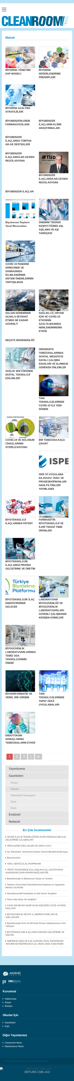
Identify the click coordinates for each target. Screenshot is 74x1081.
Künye (8, 1002)
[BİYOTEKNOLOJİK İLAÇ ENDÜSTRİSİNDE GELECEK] (20, 587)
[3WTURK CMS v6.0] (37, 1068)
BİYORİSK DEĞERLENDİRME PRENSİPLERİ (50, 74)
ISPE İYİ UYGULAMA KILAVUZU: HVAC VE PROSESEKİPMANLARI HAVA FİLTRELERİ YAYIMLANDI (52, 481)
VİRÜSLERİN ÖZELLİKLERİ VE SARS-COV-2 (29, 846)
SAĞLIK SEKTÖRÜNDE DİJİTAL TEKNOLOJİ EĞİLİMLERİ (19, 375)
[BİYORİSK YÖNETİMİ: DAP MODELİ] (20, 57)
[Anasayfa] (37, 21)
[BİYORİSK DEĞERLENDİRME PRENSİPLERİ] (54, 57)
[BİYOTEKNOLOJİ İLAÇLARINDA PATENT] (20, 507)
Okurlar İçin (10, 1015)
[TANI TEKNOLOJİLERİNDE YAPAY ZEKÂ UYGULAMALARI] (54, 681)
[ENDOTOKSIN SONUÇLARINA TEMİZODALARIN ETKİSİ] (20, 723)
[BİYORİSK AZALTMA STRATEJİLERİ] (20, 95)
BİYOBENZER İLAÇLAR (19, 191)
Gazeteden (16, 775)
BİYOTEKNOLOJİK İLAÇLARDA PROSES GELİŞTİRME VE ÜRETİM (20, 565)
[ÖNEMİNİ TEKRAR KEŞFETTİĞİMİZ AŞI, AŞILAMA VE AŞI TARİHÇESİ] (54, 209)
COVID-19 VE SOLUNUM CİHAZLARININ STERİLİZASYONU (19, 443)
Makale (15, 788)
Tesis (13, 801)
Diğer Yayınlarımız (15, 1035)
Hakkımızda (10, 999)
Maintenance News (14, 1046)
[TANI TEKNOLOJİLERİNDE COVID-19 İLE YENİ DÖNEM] (54, 385)
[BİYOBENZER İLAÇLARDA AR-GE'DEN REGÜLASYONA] (54, 162)
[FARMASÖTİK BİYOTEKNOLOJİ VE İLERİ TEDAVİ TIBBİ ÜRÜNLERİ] (54, 507)
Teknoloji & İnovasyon (23, 795)
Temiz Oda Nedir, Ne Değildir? (22, 899)
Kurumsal (9, 991)
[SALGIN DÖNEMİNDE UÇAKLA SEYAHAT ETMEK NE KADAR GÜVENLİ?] (20, 300)
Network (14, 821)
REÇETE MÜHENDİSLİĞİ (19, 340)
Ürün (13, 807)
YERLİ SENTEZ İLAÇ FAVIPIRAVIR (24, 864)
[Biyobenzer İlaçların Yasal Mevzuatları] (20, 209)
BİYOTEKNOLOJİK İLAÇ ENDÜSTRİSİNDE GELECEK (19, 603)
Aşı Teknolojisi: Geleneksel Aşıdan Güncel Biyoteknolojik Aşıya (37, 852)
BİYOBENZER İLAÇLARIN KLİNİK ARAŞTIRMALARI (50, 124)
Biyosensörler (13, 858)
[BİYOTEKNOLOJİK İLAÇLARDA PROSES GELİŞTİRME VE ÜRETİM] (20, 549)
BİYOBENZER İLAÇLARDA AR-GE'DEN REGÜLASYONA (19, 157)
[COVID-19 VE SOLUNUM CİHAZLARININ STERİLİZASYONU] (20, 427)
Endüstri (14, 814)
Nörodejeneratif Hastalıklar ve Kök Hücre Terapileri (32, 893)
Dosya (14, 782)
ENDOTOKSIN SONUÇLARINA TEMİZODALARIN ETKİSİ (20, 739)
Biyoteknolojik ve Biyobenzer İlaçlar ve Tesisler (30, 878)
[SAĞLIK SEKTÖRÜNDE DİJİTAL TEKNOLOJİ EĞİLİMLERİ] (20, 358)
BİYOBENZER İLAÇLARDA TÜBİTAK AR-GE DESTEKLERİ (18, 141)
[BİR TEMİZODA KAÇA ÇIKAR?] (54, 427)
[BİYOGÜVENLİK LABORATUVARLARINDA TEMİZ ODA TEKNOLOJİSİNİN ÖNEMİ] (20, 636)
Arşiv (7, 1026)
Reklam (8, 1006)
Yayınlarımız (17, 768)
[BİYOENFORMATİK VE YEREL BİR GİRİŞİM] (20, 681)
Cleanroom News (13, 1042)
